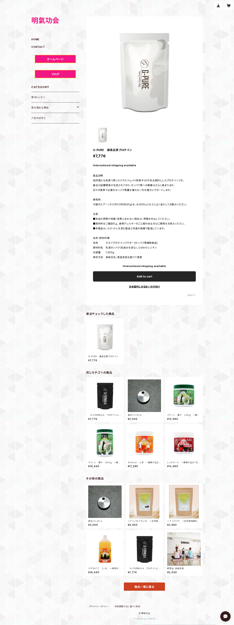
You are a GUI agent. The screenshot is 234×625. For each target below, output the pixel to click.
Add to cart (144, 276)
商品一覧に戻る (144, 586)
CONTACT (38, 46)
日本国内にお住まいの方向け (144, 286)
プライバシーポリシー (99, 606)
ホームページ (55, 59)
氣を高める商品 (40, 107)
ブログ (55, 74)
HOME (35, 39)
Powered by (140, 618)
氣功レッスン (38, 97)
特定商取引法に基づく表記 (127, 606)
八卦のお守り (38, 118)
